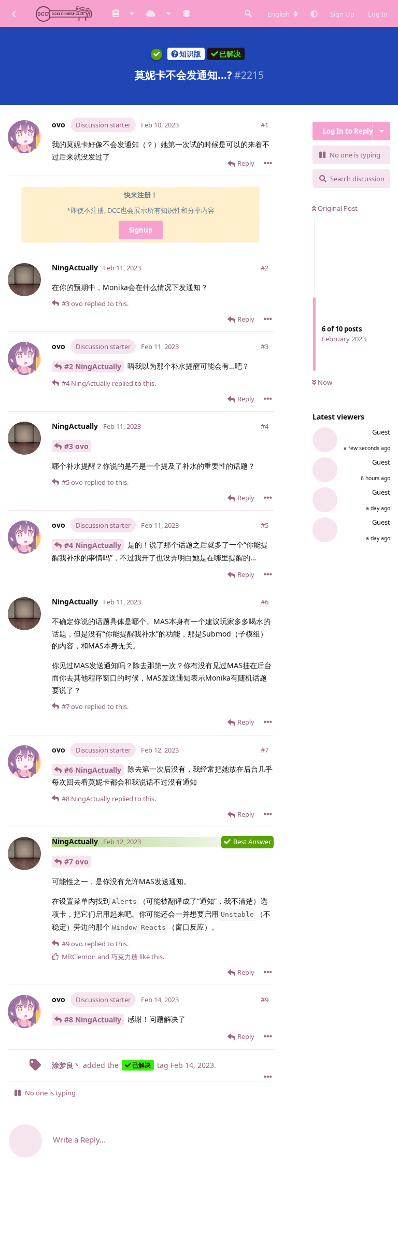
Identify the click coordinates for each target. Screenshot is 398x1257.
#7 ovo (76, 861)
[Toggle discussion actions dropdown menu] (381, 131)
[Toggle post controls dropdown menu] (268, 163)
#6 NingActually (92, 770)
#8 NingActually (92, 1019)
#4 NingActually (92, 545)
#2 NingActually (92, 366)
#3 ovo (76, 446)
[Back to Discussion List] (13, 13)
